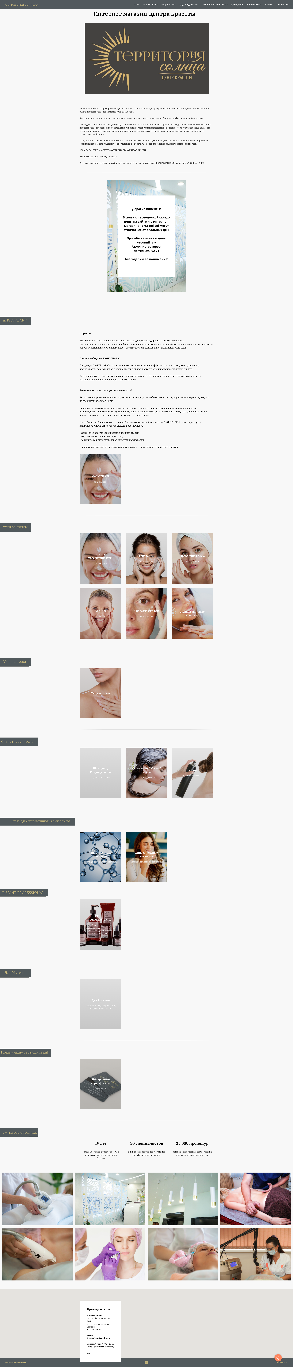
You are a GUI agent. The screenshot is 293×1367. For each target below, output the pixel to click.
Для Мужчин (237, 4)
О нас (136, 4)
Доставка (269, 4)
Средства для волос (188, 4)
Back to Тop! (282, 1363)
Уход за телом (168, 4)
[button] (146, 1321)
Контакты (283, 4)
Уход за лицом (150, 4)
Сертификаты (254, 4)
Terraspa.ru (22, 1363)
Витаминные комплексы (214, 4)
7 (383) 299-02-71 (96, 1330)
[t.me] (88, 1353)
